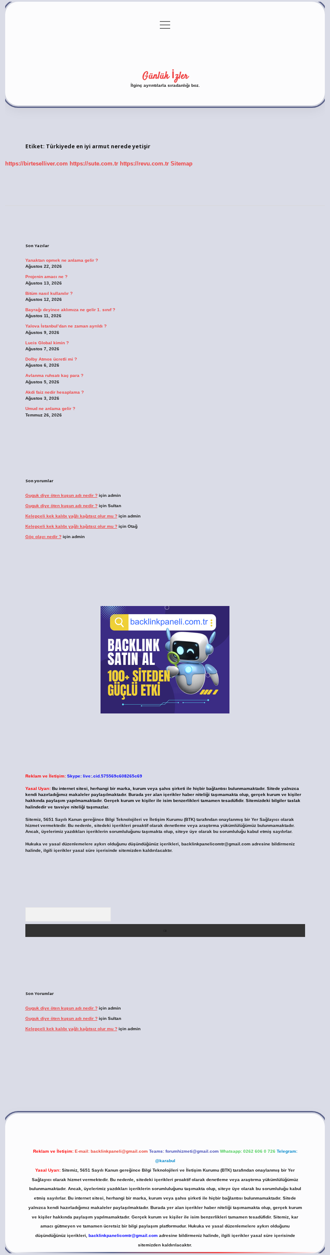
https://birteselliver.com (36, 163)
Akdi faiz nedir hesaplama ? (54, 392)
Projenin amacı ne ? (46, 276)
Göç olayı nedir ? (43, 536)
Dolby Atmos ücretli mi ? (51, 359)
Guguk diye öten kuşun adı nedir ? (61, 495)
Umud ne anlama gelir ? (50, 408)
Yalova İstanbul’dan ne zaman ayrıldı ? (66, 326)
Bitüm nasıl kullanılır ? (49, 293)
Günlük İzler (165, 76)
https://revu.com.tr (144, 163)
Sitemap (181, 163)
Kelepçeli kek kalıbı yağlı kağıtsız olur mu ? (71, 516)
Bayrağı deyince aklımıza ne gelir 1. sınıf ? (70, 309)
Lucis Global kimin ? (47, 342)
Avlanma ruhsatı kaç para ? (54, 375)
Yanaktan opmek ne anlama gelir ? (61, 260)
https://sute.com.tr (94, 163)
